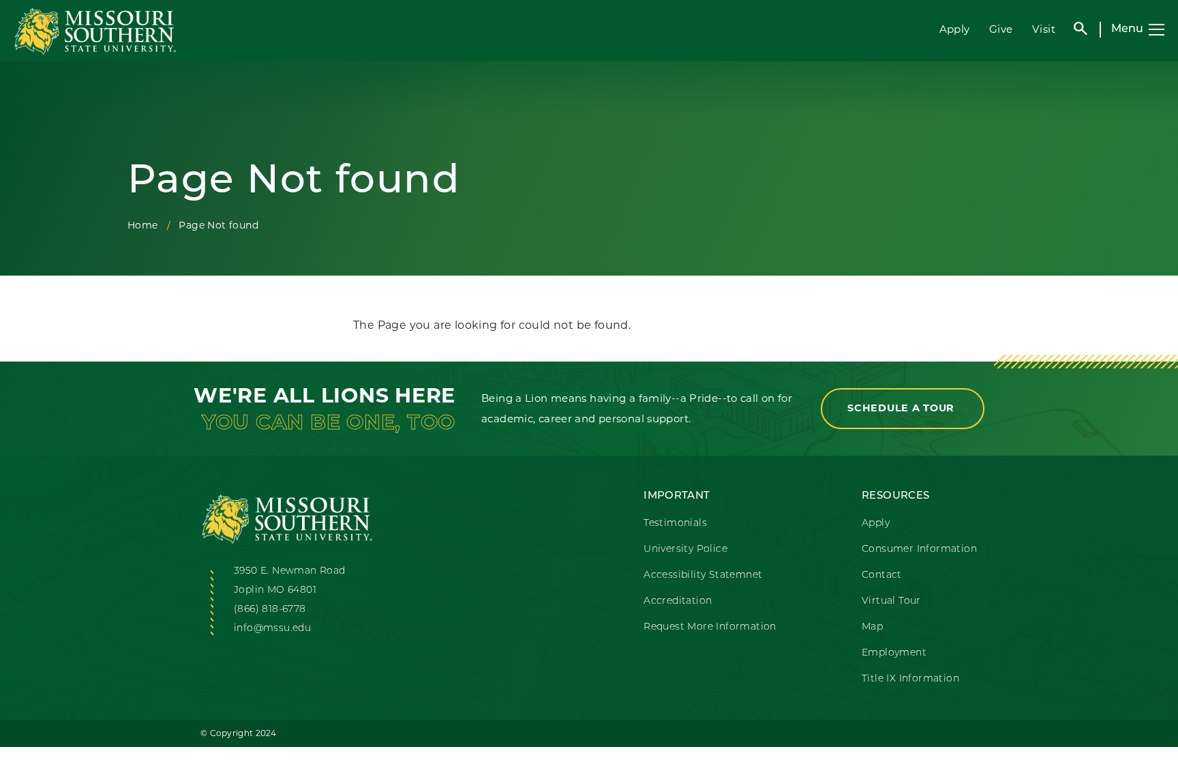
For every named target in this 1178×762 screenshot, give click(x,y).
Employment (894, 653)
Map (872, 627)
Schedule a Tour (902, 408)
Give (1001, 29)
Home (142, 225)
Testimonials (675, 523)
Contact (882, 575)
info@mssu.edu (272, 629)
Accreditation (678, 601)
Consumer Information (919, 549)
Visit (1043, 29)
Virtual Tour (891, 601)
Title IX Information (910, 679)
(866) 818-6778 (270, 609)
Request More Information (710, 627)
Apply (954, 29)
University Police (685, 549)
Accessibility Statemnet (703, 575)
